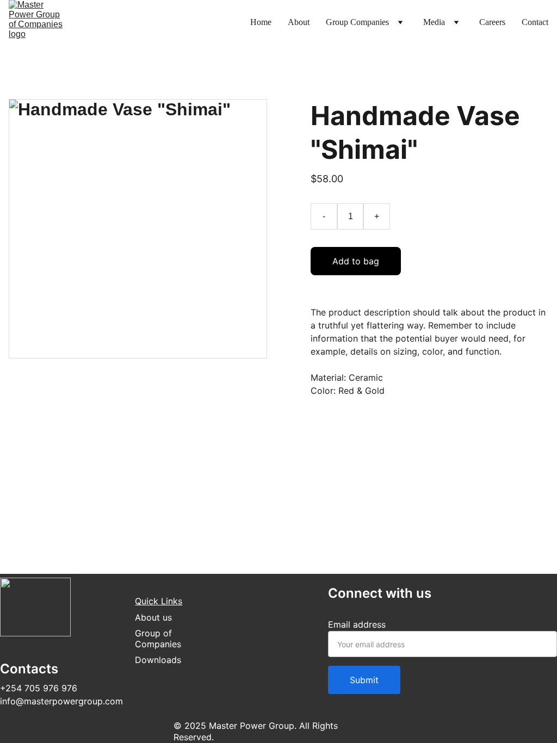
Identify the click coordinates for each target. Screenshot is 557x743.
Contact (535, 22)
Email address (357, 624)
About (299, 22)
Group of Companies (158, 639)
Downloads (158, 659)
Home (260, 22)
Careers (492, 22)
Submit (364, 679)
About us (153, 617)
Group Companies (357, 22)
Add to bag (355, 261)
